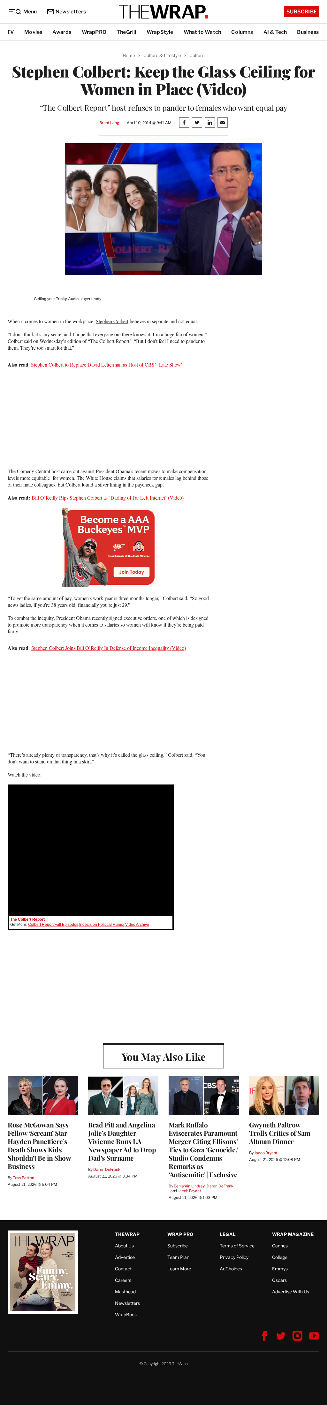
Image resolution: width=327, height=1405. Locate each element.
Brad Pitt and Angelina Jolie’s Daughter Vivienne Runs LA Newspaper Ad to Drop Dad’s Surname (122, 1141)
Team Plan (178, 1257)
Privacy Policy (234, 1257)
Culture (196, 55)
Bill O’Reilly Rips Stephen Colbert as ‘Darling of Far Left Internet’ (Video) (108, 497)
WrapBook (126, 1314)
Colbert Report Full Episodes (53, 924)
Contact (123, 1268)
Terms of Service (237, 1245)
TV (10, 32)
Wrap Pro (180, 1234)
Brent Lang (109, 122)
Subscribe (301, 12)
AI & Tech (275, 32)
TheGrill (126, 32)
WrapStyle (160, 32)
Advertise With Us (290, 1291)
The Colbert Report (27, 919)
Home (129, 55)
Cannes (280, 1245)
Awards (61, 32)
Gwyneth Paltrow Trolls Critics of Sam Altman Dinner (279, 1132)
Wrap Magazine (293, 1234)
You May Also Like (164, 1056)
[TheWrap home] (163, 12)
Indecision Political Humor (101, 924)
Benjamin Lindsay (189, 1186)
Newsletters (71, 12)
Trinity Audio (67, 299)
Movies (33, 32)
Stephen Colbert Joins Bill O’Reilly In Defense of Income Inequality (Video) (108, 647)
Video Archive (137, 924)
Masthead (125, 1291)
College (279, 1257)
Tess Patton (23, 1177)
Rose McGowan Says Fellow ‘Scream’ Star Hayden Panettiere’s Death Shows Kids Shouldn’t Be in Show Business (39, 1145)
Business (308, 32)
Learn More (179, 1268)
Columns (242, 32)
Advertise (125, 1257)
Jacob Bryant (189, 1190)
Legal (228, 1234)
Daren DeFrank (106, 1169)
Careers (123, 1280)
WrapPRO (94, 32)
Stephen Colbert (112, 321)
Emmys (280, 1268)
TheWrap (127, 1234)
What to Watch (202, 32)
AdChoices (231, 1268)
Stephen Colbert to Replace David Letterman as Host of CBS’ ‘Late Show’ (106, 364)
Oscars (279, 1280)
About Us (124, 1245)
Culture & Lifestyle (162, 55)
